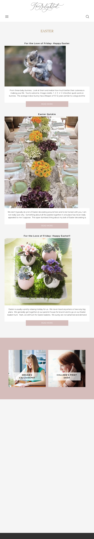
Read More (47, 104)
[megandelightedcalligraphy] (27, 368)
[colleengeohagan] (66, 368)
